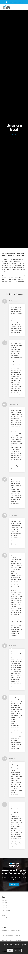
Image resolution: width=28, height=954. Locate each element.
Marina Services (6, 910)
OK (10, 950)
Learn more (17, 950)
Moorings (4, 905)
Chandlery (4, 907)
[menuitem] (24, 7)
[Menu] (24, 7)
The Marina (4, 900)
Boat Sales (4, 902)
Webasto (4, 915)
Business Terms (6, 912)
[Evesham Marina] (11, 7)
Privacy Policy (5, 917)
